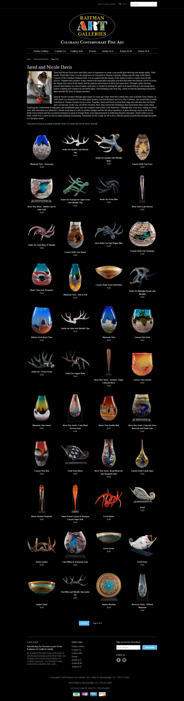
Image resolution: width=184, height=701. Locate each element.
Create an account (109, 4)
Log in (100, 4)
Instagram (124, 660)
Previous (84, 623)
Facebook (118, 660)
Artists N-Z (76, 666)
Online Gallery (78, 646)
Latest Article (32, 642)
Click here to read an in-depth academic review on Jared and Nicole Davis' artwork (62, 124)
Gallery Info (77, 653)
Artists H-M (77, 663)
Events (74, 656)
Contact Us (76, 650)
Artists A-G (76, 660)
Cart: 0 (125, 4)
